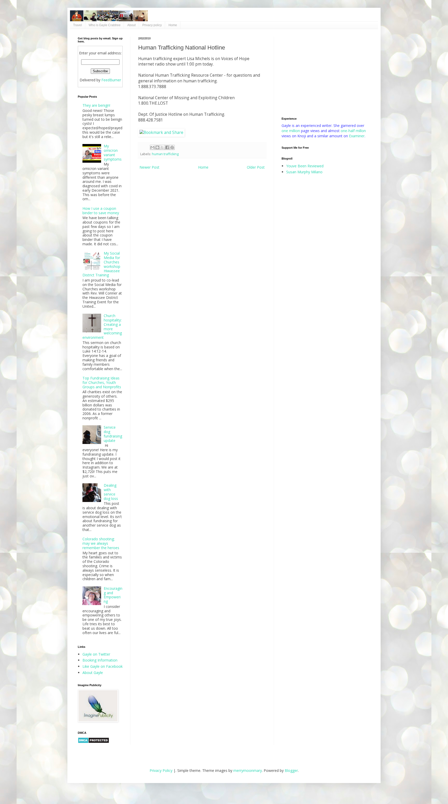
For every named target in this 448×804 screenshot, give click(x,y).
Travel (77, 25)
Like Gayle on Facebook (102, 666)
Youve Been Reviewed (305, 165)
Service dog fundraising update (113, 434)
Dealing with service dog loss (111, 492)
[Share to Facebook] (167, 147)
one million (291, 130)
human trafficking (165, 154)
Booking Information (99, 660)
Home (173, 25)
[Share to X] (162, 147)
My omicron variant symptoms (113, 152)
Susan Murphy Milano (304, 171)
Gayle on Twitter (96, 654)
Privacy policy (152, 25)
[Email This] (152, 147)
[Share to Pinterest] (172, 147)
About (131, 25)
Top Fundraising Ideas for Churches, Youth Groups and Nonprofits (101, 382)
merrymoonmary (247, 770)
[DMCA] (93, 742)
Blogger (291, 770)
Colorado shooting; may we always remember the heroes (100, 543)
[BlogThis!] (157, 147)
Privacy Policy (161, 770)
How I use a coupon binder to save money (100, 210)
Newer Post (149, 167)
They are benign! (96, 105)
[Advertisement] (326, 73)
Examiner (357, 135)
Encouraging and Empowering (113, 595)
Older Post (256, 167)
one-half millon (353, 130)
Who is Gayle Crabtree (105, 25)
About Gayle (92, 672)
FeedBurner (111, 79)
